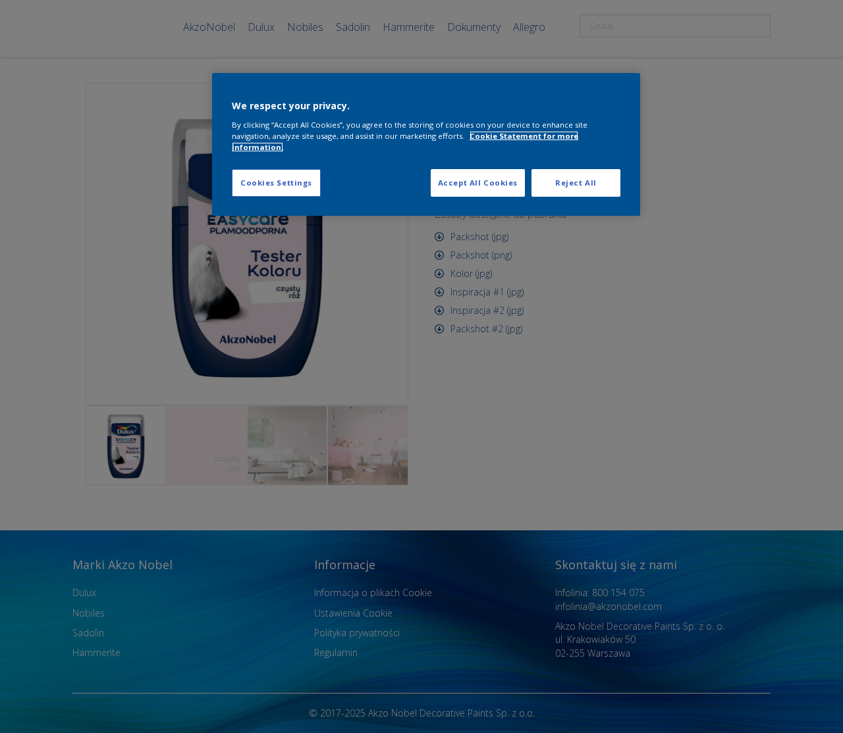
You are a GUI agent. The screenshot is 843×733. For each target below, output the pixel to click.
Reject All (576, 183)
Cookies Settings (276, 183)
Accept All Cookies (478, 183)
